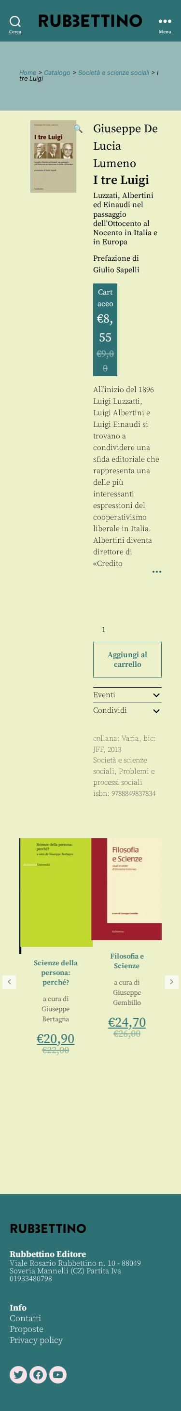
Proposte (26, 1329)
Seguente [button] (172, 982)
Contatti (25, 1318)
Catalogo (57, 72)
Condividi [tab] (110, 710)
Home (27, 72)
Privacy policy (36, 1340)
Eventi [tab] (104, 695)
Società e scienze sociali (113, 72)
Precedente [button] (9, 982)
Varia (130, 738)
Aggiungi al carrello (127, 659)
